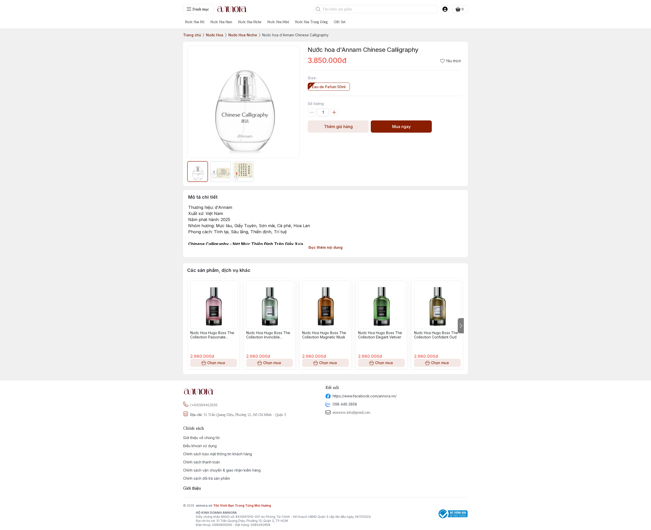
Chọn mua (216, 363)
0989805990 (222, 525)
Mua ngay (401, 126)
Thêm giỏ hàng (338, 126)
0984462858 (260, 525)
